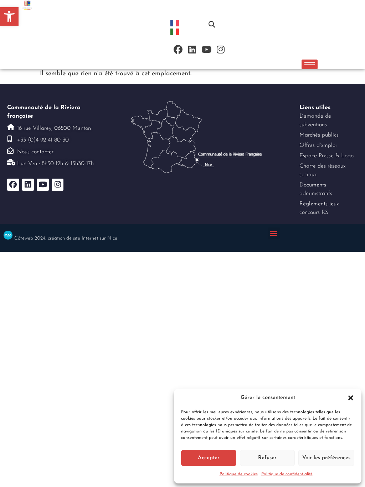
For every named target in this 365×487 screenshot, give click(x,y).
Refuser (267, 458)
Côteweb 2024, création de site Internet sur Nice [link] (65, 238)
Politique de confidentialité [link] (287, 474)
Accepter (209, 458)
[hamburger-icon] (310, 64)
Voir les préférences (326, 458)
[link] (9, 16)
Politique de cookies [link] (239, 474)
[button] (350, 397)
